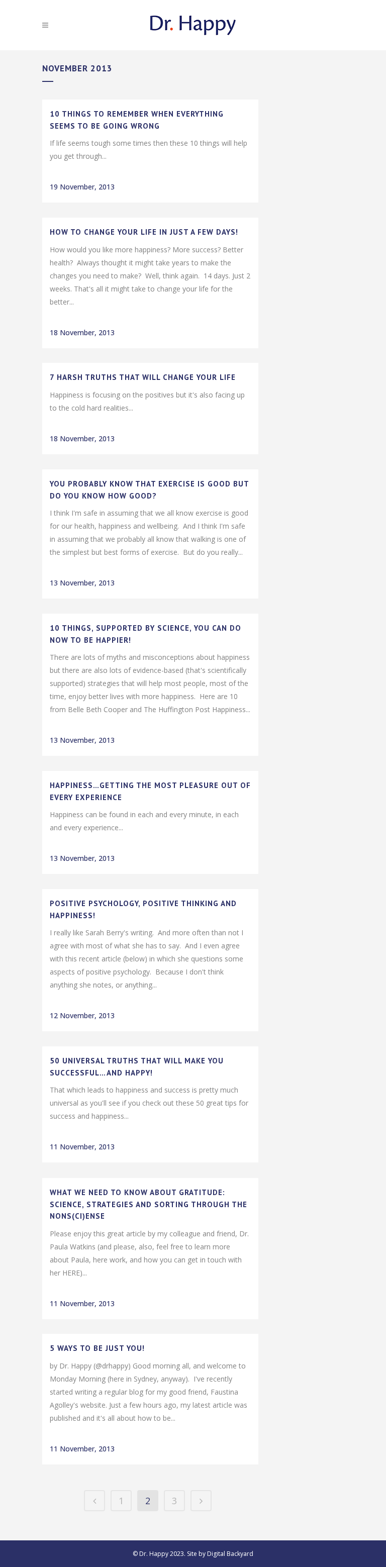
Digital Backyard (230, 1553)
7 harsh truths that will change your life (143, 377)
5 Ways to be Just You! (97, 1348)
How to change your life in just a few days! (144, 232)
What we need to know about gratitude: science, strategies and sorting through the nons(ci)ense (148, 1204)
